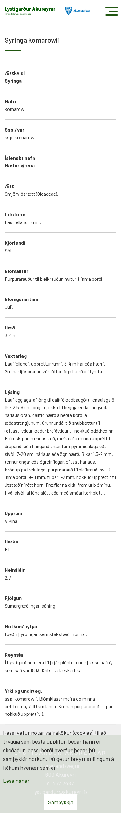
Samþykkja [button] (60, 802)
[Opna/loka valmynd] (111, 11)
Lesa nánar (16, 780)
